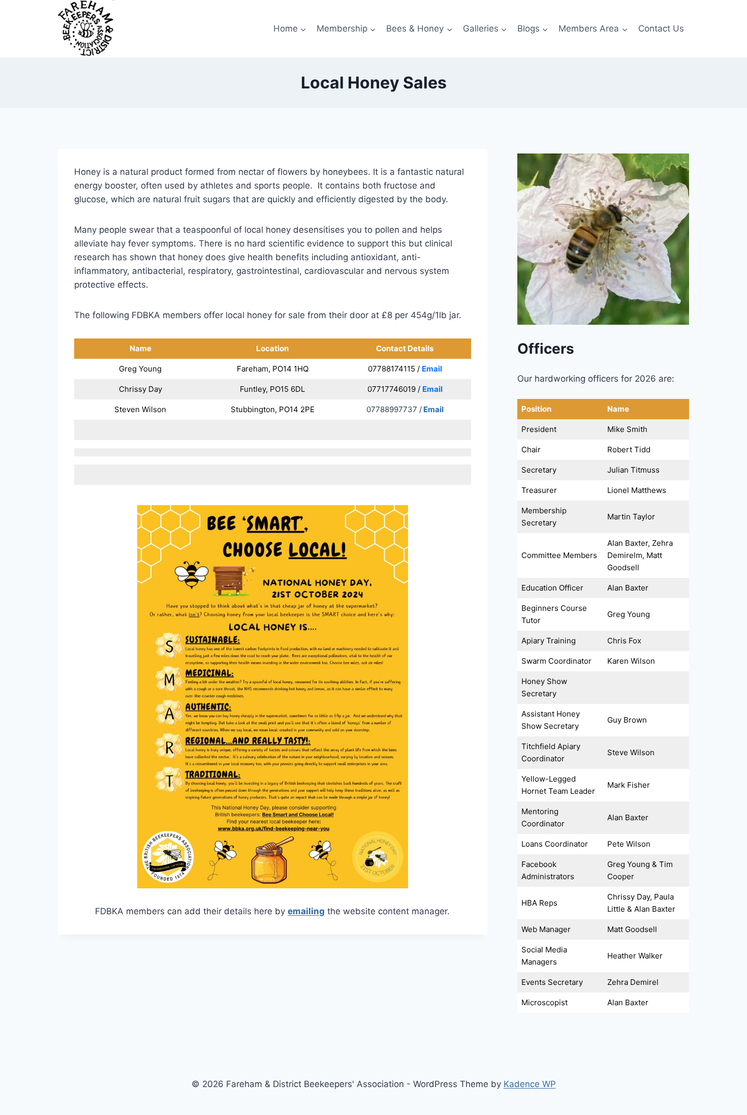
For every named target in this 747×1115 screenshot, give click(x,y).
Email (432, 369)
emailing (306, 911)
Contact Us (661, 28)
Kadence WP (530, 1084)
